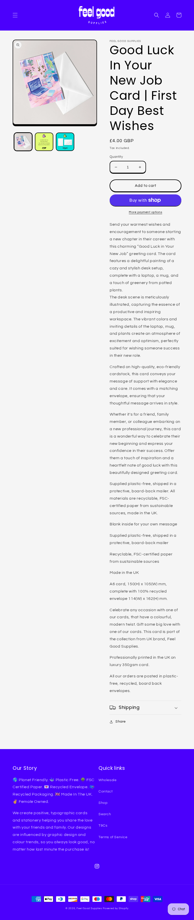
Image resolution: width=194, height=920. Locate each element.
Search (105, 814)
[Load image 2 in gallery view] (44, 142)
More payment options (145, 212)
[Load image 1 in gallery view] (23, 142)
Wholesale (107, 780)
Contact (106, 791)
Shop (103, 803)
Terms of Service (113, 837)
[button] (15, 15)
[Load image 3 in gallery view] (65, 142)
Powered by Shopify (116, 908)
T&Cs (103, 825)
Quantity (116, 157)
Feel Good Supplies (89, 908)
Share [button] (120, 721)
